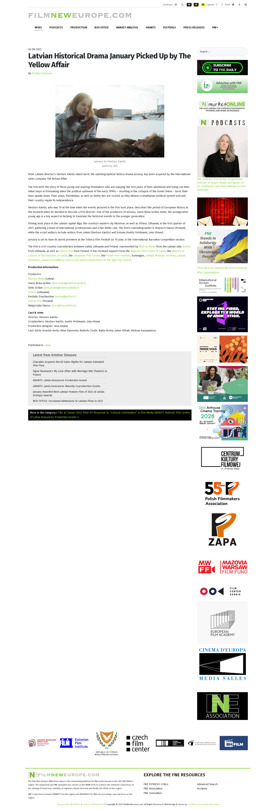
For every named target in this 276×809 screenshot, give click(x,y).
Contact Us (88, 804)
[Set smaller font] (233, 5)
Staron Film (66, 251)
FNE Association (153, 788)
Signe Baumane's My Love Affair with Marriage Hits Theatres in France (70, 373)
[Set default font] (239, 5)
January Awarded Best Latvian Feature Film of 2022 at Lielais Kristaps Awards (68, 393)
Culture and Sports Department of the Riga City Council (98, 260)
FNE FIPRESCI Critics (156, 784)
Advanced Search (207, 784)
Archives (202, 788)
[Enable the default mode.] (175, 5)
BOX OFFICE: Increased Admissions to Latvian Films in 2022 (68, 401)
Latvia (47, 345)
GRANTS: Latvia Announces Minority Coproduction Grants (66, 386)
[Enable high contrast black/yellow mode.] (196, 5)
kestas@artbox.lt (65, 296)
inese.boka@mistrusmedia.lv (69, 283)
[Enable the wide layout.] (222, 5)
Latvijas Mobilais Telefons (161, 255)
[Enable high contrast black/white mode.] (189, 5)
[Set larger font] (246, 5)
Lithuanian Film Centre (86, 255)
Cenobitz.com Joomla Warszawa (203, 804)
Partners (77, 804)
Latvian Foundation (52, 260)
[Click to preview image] (109, 121)
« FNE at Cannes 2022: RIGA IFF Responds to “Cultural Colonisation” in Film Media (104, 412)
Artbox (187, 246)
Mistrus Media (147, 246)
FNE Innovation (153, 793)
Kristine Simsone (42, 73)
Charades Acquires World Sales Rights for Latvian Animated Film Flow (68, 363)
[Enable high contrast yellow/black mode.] (203, 5)
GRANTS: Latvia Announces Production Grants (60, 380)
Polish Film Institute (118, 255)
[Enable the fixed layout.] (217, 5)
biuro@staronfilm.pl (63, 305)
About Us (99, 804)
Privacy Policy (64, 804)
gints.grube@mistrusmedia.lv (61, 287)
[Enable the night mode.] (182, 5)
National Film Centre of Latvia (148, 251)
